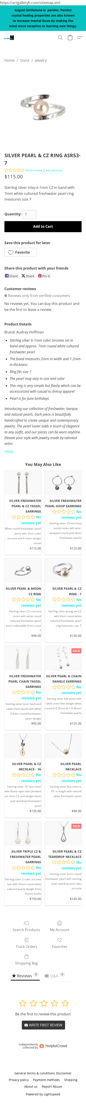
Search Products (26, 929)
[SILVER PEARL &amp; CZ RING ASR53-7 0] (43, 106)
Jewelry (41, 60)
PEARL (9, 451)
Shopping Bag (26, 963)
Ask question (54, 170)
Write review (34, 170)
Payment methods (46, 1080)
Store (24, 60)
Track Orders (26, 946)
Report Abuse (52, 1086)
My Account (59, 929)
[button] (9, 37)
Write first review (45, 1025)
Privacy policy (19, 1080)
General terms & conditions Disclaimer (43, 1073)
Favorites (59, 946)
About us (30, 1086)
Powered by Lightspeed (43, 1094)
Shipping (70, 1080)
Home (9, 60)
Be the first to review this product (43, 1014)
